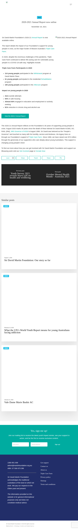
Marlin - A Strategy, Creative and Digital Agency (22, 526)
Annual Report (37, 38)
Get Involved (24, 151)
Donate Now (40, 151)
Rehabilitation (46, 79)
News (39, 17)
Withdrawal (38, 73)
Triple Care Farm (35, 137)
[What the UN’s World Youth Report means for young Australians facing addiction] (39, 307)
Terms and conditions (48, 484)
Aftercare (37, 85)
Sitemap (43, 481)
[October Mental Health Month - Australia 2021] (58, 175)
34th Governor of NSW (19, 131)
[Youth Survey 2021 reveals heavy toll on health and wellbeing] (20, 175)
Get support (45, 463)
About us (44, 470)
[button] (71, 4)
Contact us (44, 466)
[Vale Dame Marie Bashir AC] (39, 378)
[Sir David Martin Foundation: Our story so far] (39, 236)
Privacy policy (46, 477)
